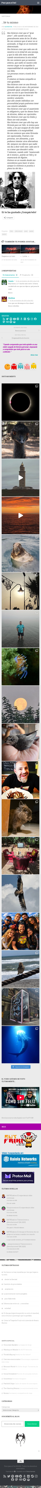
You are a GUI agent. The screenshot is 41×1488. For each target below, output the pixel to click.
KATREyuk (8, 27)
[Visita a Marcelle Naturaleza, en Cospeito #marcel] (20, 440)
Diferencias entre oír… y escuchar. (16, 1304)
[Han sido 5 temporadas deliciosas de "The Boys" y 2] (20, 931)
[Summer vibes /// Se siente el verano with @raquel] (20, 629)
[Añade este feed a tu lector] (4, 319)
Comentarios (11, 275)
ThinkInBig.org (9, 1355)
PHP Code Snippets (13, 1487)
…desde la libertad (10, 1279)
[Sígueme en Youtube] (14, 319)
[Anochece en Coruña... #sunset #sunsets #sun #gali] (20, 515)
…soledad (7, 1308)
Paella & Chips (9, 1384)
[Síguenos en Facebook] (35, 319)
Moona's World (9, 1367)
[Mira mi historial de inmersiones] (11, 322)
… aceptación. (9, 1289)
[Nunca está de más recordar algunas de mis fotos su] (20, 1044)
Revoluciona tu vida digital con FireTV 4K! (17, 1118)
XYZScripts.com (29, 1487)
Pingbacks (27, 275)
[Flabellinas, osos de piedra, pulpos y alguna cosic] (20, 666)
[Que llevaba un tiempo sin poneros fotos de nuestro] (20, 818)
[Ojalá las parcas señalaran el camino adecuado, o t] (20, 704)
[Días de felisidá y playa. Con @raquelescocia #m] (20, 969)
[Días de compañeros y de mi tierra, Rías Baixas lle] (20, 855)
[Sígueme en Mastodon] (4, 322)
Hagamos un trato (8, 256)
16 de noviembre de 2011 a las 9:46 (27, 281)
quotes (4, 234)
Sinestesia (8, 1379)
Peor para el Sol (8, 2)
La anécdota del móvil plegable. (15, 1294)
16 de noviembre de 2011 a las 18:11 (21, 300)
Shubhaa (11, 298)
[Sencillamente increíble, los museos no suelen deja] (20, 1006)
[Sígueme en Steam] (28, 319)
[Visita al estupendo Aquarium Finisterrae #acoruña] (20, 553)
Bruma (6, 1393)
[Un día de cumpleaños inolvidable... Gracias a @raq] (20, 893)
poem (25, 231)
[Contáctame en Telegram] (18, 319)
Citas (11, 231)
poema (31, 231)
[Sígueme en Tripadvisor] (7, 322)
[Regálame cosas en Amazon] (21, 319)
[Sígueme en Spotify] (11, 319)
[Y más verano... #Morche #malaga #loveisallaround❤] (20, 591)
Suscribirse (32, 1424)
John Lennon (18, 231)
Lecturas (6, 16)
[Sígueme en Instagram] (32, 319)
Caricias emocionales (12, 1359)
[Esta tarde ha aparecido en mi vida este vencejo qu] (20, 742)
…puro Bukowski (10, 1299)
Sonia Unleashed (10, 1374)
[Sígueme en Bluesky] (7, 319)
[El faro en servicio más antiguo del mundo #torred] (20, 477)
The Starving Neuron (11, 1388)
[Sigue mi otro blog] (14, 322)
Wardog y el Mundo (11, 1350)
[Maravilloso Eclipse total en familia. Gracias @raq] (20, 402)
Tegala (10, 281)
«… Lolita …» (25, 256)
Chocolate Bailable (11, 1345)
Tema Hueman (30, 1471)
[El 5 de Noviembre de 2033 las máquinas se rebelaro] (20, 780)
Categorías (6, 1407)
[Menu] (38, 2)
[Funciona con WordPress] (14, 1471)
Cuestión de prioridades (13, 1284)
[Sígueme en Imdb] (25, 319)
